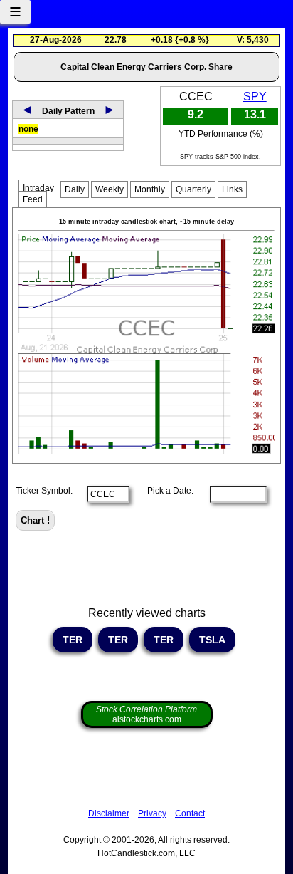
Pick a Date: (166, 491)
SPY (255, 96)
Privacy (152, 813)
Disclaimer (108, 813)
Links (232, 189)
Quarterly (193, 189)
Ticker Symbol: (44, 491)
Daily (75, 189)
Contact (190, 813)
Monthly (149, 189)
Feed (33, 199)
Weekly (109, 189)
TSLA (212, 639)
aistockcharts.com (146, 714)
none (28, 129)
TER (72, 639)
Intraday (38, 188)
